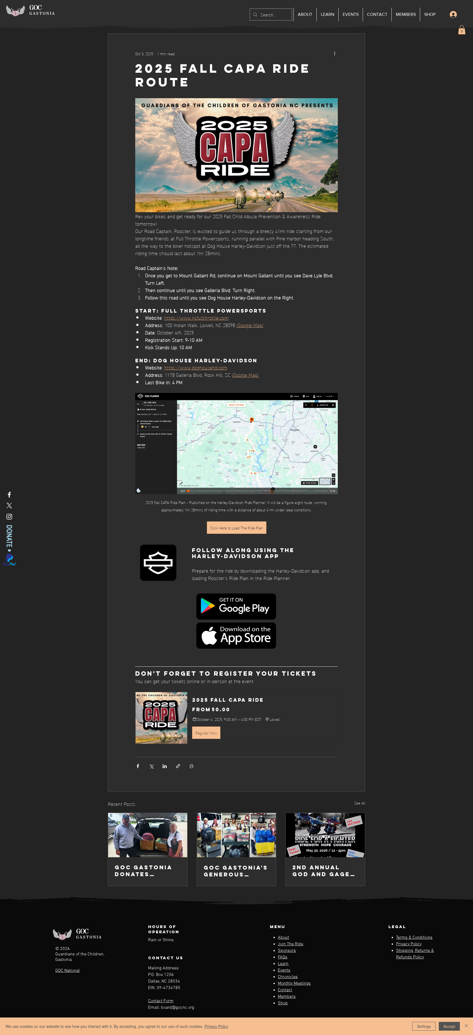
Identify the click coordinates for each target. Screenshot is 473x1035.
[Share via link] (178, 766)
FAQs (282, 957)
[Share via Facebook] (137, 766)
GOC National (67, 970)
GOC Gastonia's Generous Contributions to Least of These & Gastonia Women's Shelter (236, 871)
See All (359, 803)
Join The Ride (290, 944)
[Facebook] (9, 494)
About (283, 937)
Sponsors (287, 951)
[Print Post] (191, 766)
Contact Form (161, 1001)
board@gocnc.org (177, 1007)
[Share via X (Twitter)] (151, 766)
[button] (462, 29)
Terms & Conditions (414, 937)
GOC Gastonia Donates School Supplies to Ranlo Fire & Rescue (143, 870)
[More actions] (334, 53)
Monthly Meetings (294, 983)
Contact (285, 990)
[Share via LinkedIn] (164, 766)
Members (287, 996)
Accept (449, 1026)
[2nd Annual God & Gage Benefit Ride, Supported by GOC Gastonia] (325, 835)
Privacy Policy (409, 944)
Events (284, 970)
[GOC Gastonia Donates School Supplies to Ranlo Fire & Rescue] (147, 835)
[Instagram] (9, 516)
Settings (424, 1026)
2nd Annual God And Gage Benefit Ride (321, 870)
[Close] (466, 1026)
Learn (283, 964)
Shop (283, 1003)
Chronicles (288, 977)
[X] (9, 505)
